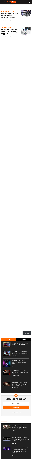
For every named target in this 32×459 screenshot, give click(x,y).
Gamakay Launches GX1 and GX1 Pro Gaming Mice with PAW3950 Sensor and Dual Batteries (20, 450)
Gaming (13, 433)
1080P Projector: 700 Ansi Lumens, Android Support (9, 14)
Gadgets (14, 443)
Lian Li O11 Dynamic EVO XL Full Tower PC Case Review (20, 343)
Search (3, 330)
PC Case (13, 347)
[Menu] (2, 2)
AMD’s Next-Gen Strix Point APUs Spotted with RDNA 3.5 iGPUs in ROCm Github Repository (20, 385)
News (13, 366)
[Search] (29, 2)
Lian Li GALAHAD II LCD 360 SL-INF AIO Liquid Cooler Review (20, 352)
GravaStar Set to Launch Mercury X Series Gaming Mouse (19, 362)
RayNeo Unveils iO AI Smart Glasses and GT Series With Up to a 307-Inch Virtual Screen (20, 439)
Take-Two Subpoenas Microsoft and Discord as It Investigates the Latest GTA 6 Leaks (20, 428)
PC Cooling (14, 355)
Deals (9, 21)
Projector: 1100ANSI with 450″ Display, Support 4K (9, 30)
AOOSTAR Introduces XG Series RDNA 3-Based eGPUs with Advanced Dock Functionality (20, 373)
